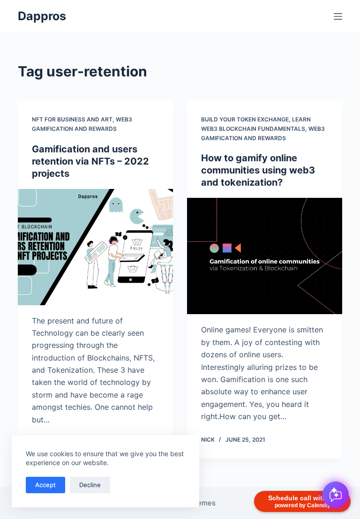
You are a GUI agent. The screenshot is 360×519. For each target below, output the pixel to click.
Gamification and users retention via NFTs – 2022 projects (90, 161)
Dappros (42, 16)
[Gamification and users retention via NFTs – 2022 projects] (95, 247)
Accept (45, 485)
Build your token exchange (245, 119)
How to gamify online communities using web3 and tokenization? (258, 170)
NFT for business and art (72, 119)
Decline (90, 485)
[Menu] (338, 16)
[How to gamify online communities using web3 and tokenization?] (264, 256)
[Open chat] (335, 494)
